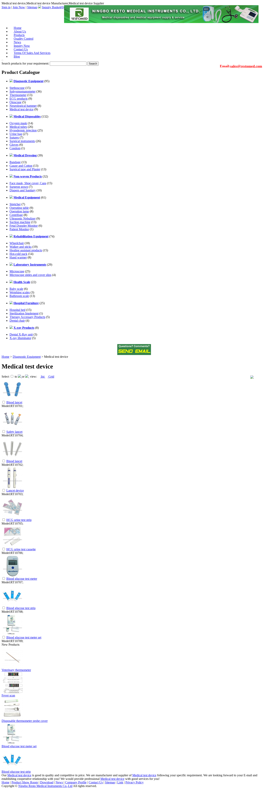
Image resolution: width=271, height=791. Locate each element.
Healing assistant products (26, 250)
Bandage (15, 162)
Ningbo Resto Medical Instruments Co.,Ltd (45, 786)
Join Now (19, 7)
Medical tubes (18, 126)
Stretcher (15, 204)
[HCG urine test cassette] (12, 546)
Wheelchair (17, 243)
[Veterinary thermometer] (12, 667)
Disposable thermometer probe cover (25, 721)
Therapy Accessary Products (27, 317)
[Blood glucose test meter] (12, 575)
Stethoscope (17, 88)
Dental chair (17, 320)
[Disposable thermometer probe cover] (12, 718)
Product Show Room (25, 782)
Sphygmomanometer (23, 91)
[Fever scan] (12, 692)
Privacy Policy (134, 782)
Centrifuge (16, 215)
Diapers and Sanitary (23, 190)
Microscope (17, 271)
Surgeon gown (19, 186)
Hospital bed (17, 310)
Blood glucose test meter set (23, 637)
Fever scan (8, 695)
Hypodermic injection (23, 130)
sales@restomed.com (246, 66)
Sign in (6, 7)
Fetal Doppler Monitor (24, 225)
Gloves (14, 144)
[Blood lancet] (12, 399)
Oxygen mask (18, 123)
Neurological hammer (23, 105)
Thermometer (18, 95)
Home (5, 356)
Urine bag (16, 134)
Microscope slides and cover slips (30, 275)
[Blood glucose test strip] (12, 605)
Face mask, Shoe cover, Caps (28, 183)
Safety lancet (14, 431)
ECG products (19, 98)
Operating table (19, 207)
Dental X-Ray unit (21, 334)
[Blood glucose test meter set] (12, 634)
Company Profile (75, 782)
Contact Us (96, 782)
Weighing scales (20, 292)
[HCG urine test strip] (12, 516)
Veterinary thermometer (16, 670)
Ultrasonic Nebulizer (23, 218)
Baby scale (16, 288)
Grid (51, 376)
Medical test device (22, 109)
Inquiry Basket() (53, 7)
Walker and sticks (21, 246)
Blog (17, 56)
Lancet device (15, 490)
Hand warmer (18, 257)
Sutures (14, 137)
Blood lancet (14, 402)
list (42, 376)
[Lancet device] (12, 487)
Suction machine (20, 222)
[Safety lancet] (12, 428)
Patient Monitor (19, 229)
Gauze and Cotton (21, 165)
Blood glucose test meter (21, 578)
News (59, 782)
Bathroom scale (19, 296)
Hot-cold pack (18, 254)
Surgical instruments (22, 141)
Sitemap (32, 7)
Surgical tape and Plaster (25, 169)
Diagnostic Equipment (27, 356)
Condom (15, 148)
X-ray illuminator (20, 338)
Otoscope (15, 102)
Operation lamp (19, 211)
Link (120, 782)
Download (46, 782)
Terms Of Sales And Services (32, 53)
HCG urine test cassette (21, 549)
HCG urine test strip (19, 520)
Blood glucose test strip (21, 608)
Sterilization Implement (24, 313)
